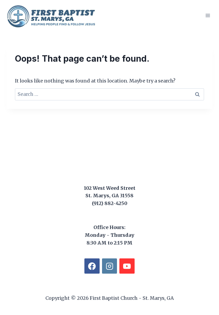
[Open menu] (208, 15)
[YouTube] (127, 266)
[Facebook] (92, 266)
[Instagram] (109, 266)
